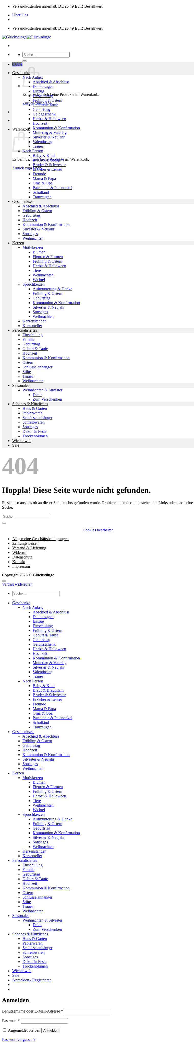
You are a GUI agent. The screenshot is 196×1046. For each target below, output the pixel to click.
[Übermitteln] (24, 61)
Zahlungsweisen (25, 543)
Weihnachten (32, 238)
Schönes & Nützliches (30, 404)
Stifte (26, 371)
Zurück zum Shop (26, 168)
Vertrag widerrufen (17, 584)
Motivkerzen (32, 247)
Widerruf (19, 552)
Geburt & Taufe (45, 105)
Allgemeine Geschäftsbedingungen (40, 539)
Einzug (38, 91)
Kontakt (18, 562)
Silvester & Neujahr (49, 137)
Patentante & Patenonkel (52, 187)
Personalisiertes (24, 330)
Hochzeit (40, 123)
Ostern (27, 362)
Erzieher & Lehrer (47, 169)
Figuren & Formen (48, 256)
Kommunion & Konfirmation (56, 128)
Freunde (39, 174)
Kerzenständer (34, 321)
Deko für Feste (34, 431)
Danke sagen (43, 86)
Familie (28, 339)
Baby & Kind (44, 155)
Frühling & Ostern (47, 100)
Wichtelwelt (21, 440)
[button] (17, 64)
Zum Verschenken (47, 399)
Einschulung (43, 96)
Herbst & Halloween (49, 119)
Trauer (38, 146)
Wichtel (39, 279)
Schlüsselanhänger (37, 367)
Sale (15, 445)
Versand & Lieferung (29, 548)
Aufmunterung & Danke (52, 289)
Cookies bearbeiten (98, 530)
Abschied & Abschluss (51, 82)
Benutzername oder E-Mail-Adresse (32, 1011)
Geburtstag (41, 109)
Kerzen (18, 243)
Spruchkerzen (33, 284)
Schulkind (41, 192)
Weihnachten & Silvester (42, 390)
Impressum (21, 566)
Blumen (39, 252)
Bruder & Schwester (49, 164)
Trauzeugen (42, 197)
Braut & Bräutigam (48, 160)
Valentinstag (42, 142)
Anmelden (50, 1030)
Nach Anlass (32, 607)
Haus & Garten (34, 408)
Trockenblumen (35, 436)
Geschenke (21, 73)
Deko (37, 394)
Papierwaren (32, 413)
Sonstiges (30, 233)
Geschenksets (23, 201)
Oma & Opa (43, 183)
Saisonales (20, 385)
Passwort (11, 1020)
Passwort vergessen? (18, 1039)
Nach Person (32, 151)
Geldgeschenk (44, 114)
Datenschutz (22, 557)
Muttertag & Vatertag (50, 132)
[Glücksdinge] (26, 37)
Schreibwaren (33, 422)
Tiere (37, 270)
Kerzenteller (32, 325)
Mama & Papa (44, 178)
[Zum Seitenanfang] (4, 581)
